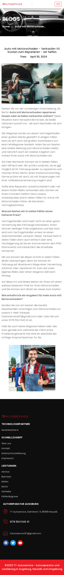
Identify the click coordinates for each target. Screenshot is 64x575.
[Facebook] (6, 543)
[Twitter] (13, 543)
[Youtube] (20, 543)
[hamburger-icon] (58, 4)
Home (6, 26)
